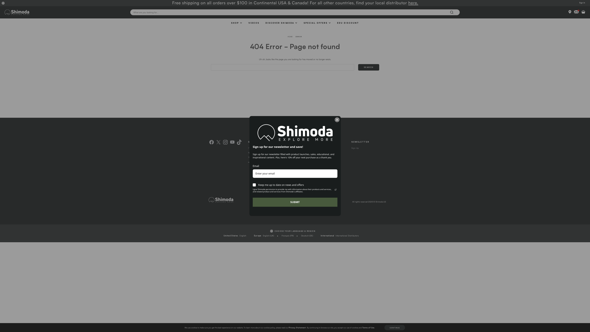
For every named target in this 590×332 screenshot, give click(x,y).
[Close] (337, 119)
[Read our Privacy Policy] (335, 190)
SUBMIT (295, 202)
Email (256, 166)
